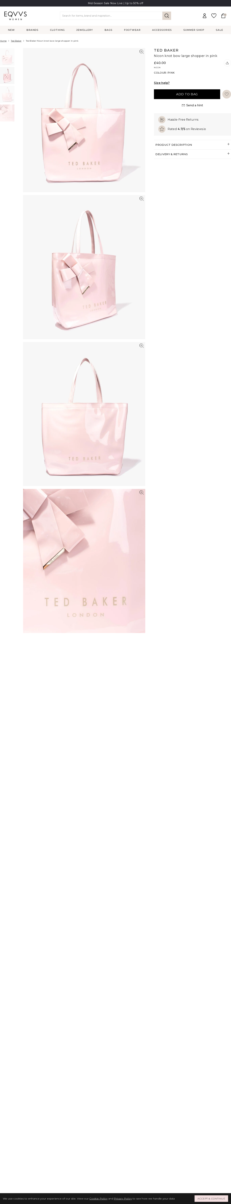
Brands (32, 29)
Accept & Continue (211, 1198)
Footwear (132, 29)
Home (3, 40)
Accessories (162, 29)
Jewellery (84, 29)
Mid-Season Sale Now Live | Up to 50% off (115, 3)
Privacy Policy (123, 1198)
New (11, 29)
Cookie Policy (98, 1198)
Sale (219, 29)
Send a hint (194, 105)
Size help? (162, 83)
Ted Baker (16, 40)
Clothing (57, 29)
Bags (108, 29)
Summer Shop (193, 29)
